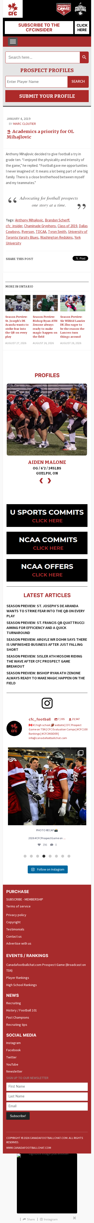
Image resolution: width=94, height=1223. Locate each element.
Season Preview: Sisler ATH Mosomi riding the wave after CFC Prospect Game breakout (44, 661)
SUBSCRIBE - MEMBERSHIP (24, 899)
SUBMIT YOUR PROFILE (47, 96)
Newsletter (14, 1071)
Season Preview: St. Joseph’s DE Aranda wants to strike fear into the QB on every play (17, 326)
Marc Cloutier (24, 123)
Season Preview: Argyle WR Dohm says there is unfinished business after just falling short (47, 644)
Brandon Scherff (57, 220)
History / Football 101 (21, 1010)
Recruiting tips (16, 1024)
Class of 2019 (67, 226)
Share (31, 1219)
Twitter (11, 1057)
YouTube (12, 1064)
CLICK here (82, 27)
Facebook (13, 1050)
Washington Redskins (56, 237)
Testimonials (15, 929)
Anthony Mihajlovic (29, 220)
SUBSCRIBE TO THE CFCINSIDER (39, 27)
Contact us (14, 936)
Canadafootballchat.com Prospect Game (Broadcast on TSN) (46, 968)
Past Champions (17, 1017)
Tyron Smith (57, 231)
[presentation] (41, 480)
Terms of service (18, 906)
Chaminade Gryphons (40, 226)
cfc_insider (14, 226)
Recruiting (13, 1003)
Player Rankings (17, 977)
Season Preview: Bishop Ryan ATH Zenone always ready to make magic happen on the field (45, 326)
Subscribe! (18, 1116)
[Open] (47, 786)
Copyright (13, 922)
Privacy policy (16, 915)
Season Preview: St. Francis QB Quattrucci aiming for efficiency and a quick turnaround (45, 627)
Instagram (13, 1043)
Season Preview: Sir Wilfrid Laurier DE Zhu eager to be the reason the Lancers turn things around (72, 326)
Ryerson (27, 231)
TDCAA (41, 231)
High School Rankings (21, 985)
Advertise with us (18, 943)
